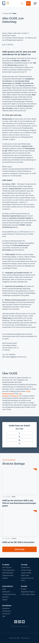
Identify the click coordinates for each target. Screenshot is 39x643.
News (14, 13)
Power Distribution (8, 570)
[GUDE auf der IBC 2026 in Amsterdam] (19, 523)
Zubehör (5, 578)
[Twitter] (19, 433)
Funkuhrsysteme (7, 575)
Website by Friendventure (19, 638)
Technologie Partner (9, 594)
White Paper (25, 575)
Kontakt (23, 589)
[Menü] (35, 3)
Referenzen (6, 592)
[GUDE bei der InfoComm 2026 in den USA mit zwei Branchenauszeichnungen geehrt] (19, 481)
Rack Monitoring (7, 573)
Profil (4, 589)
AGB (3, 616)
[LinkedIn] (19, 440)
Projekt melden (26, 573)
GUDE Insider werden (28, 594)
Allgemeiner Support (28, 592)
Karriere (4, 600)
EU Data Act (6, 614)
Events (14, 538)
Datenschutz (6, 611)
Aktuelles (5, 597)
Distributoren (25, 567)
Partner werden (26, 570)
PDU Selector (7, 567)
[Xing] (19, 436)
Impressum (6, 608)
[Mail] (19, 443)
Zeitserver (15, 396)
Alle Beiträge (19, 549)
